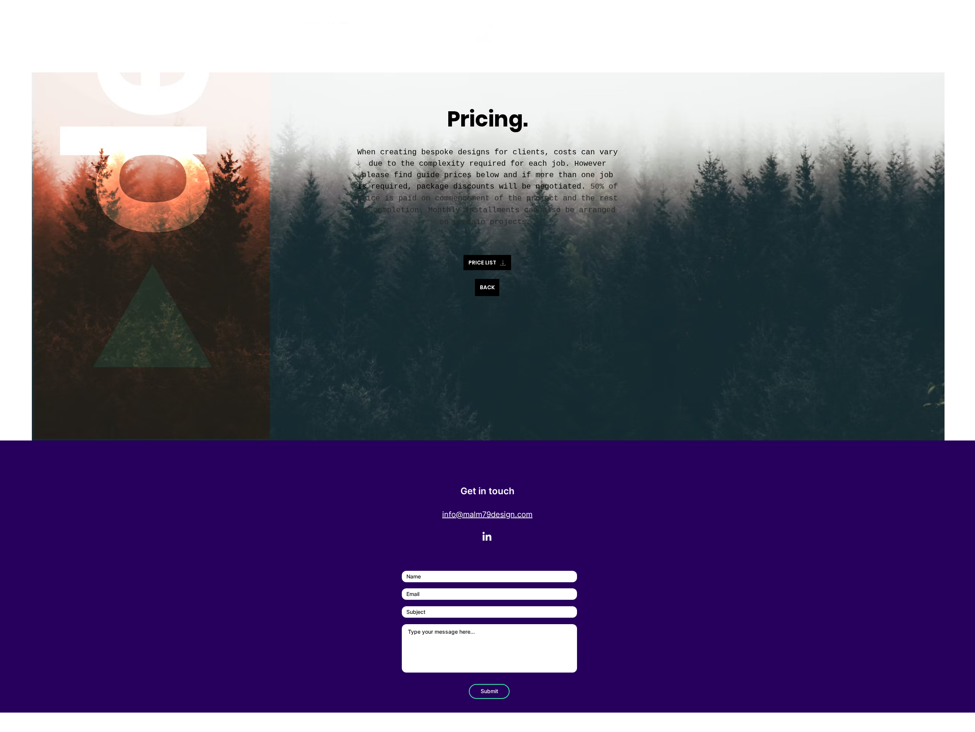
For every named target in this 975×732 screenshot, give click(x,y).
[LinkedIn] (486, 537)
